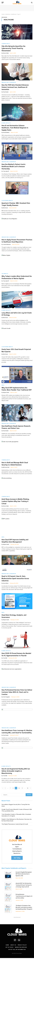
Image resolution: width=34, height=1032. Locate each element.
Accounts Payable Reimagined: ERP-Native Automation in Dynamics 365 (24, 874)
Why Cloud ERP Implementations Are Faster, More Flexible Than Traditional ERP (17, 388)
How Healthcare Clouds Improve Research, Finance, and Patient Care (16, 427)
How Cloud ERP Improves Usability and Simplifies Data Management (15, 540)
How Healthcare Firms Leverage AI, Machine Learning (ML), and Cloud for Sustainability (17, 731)
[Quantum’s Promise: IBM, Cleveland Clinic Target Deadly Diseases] (17, 189)
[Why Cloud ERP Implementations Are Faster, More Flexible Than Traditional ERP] (17, 374)
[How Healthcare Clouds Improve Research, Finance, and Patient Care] (17, 412)
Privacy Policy (22, 945)
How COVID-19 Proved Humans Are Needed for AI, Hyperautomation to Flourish (16, 654)
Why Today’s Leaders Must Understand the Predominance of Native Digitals (17, 277)
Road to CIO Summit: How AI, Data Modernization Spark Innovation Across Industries (15, 578)
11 (22, 788)
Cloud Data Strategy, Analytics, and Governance (14, 616)
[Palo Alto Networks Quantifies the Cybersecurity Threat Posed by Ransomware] (17, 32)
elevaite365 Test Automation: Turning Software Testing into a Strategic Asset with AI (24, 885)
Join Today (17, 858)
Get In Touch (9, 947)
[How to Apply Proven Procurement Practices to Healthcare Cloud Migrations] (17, 226)
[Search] (31, 2)
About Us (13, 945)
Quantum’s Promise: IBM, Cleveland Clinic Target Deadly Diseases (16, 204)
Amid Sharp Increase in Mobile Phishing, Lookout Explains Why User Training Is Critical (15, 501)
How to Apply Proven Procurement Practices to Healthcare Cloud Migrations (17, 240)
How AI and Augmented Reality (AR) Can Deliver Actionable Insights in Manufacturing (16, 771)
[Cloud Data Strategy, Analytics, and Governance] (17, 601)
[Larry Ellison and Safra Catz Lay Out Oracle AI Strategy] (17, 299)
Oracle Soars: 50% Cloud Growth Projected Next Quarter (16, 350)
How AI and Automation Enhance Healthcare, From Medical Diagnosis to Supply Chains (15, 127)
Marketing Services (21, 947)
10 (19, 788)
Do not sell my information (17, 949)
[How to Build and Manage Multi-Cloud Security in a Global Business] (17, 449)
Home (3, 14)
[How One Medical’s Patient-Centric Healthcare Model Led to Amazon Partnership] (17, 151)
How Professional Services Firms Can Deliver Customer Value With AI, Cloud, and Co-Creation (17, 692)
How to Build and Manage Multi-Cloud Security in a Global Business (15, 463)
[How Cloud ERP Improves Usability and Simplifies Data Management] (17, 526)
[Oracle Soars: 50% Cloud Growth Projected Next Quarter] (17, 336)
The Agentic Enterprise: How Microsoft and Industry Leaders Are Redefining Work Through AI (24, 907)
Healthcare (13, 14)
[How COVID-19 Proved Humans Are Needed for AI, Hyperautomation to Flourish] (17, 640)
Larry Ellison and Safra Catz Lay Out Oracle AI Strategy (17, 313)
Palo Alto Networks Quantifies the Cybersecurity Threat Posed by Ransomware (13, 48)
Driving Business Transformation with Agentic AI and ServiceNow (24, 896)
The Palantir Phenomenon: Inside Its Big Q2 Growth (15, 824)
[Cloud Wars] (17, 2)
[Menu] (3, 2)
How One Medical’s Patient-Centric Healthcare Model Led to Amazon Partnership (13, 166)
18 (27, 788)
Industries (7, 14)
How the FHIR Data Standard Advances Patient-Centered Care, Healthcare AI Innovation (15, 87)
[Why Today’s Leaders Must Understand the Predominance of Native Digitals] (17, 263)
